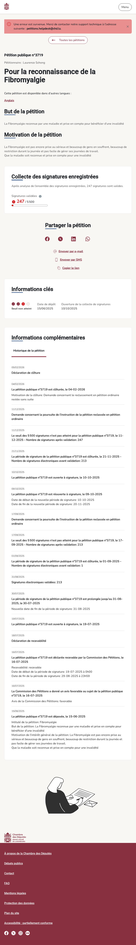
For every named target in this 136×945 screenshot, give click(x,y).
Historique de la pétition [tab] (28, 351)
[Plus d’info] (40, 196)
